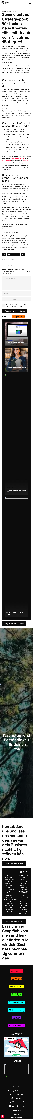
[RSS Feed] (13, 1098)
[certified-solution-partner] (16, 1079)
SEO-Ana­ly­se (6, 160)
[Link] (16, 971)
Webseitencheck (18, 1102)
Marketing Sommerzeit (10, 243)
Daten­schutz (16, 1110)
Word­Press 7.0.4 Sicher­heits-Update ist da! (16, 368)
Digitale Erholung (17, 236)
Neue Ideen (23, 243)
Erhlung (22, 238)
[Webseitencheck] (10, 1102)
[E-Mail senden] (4, 254)
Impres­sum (16, 1114)
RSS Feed (18, 1098)
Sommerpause (12, 247)
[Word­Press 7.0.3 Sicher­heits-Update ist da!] (16, 434)
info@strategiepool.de (18, 1091)
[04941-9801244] (11, 1094)
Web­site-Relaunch (17, 158)
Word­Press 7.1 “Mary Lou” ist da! (15, 342)
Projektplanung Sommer (10, 245)
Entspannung (14, 238)
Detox (8, 236)
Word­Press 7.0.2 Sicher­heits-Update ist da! (16, 613)
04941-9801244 (18, 1094)
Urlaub (19, 249)
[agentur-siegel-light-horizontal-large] (16, 1069)
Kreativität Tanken (20, 240)
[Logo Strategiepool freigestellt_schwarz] (5, 2)
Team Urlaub (11, 249)
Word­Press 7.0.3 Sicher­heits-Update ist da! (16, 490)
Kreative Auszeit (7, 240)
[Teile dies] (9, 254)
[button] (31, 3)
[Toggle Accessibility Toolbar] (2, 1116)
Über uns (5, 9)
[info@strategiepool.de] (8, 1091)
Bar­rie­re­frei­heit (16, 1118)
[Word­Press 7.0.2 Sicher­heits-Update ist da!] (16, 557)
